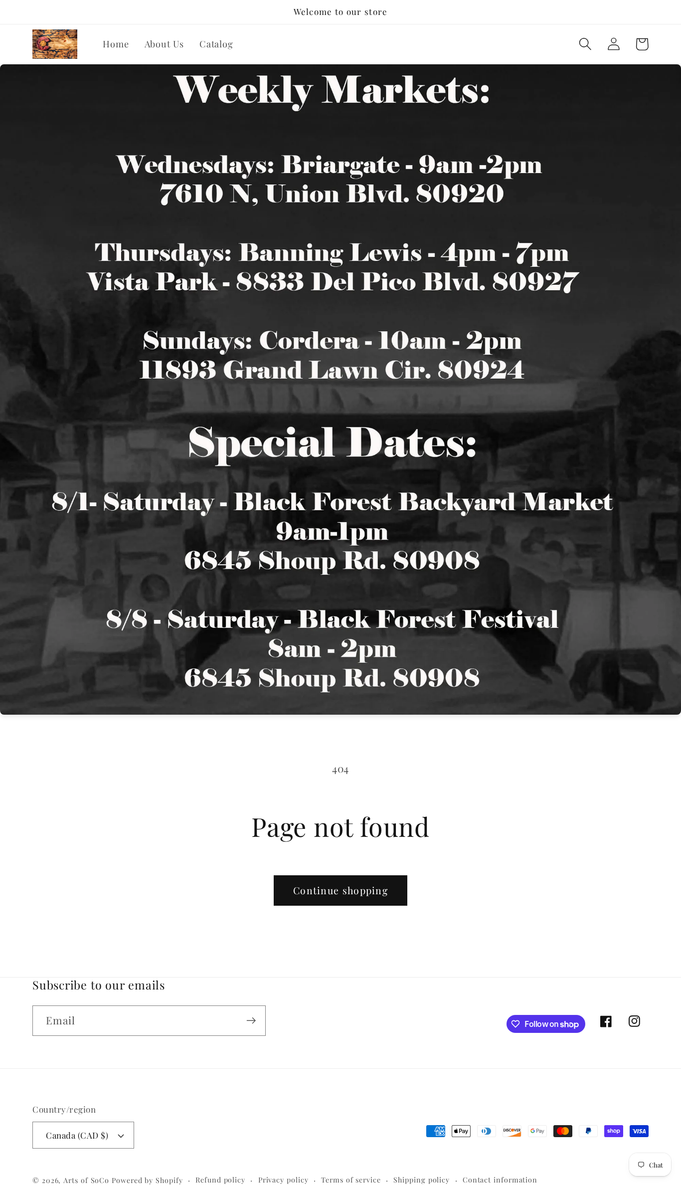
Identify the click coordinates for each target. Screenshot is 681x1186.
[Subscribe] (251, 1020)
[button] (585, 44)
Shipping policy (421, 1180)
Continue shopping (340, 890)
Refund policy (220, 1180)
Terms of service (351, 1180)
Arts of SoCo (86, 1180)
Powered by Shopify (147, 1180)
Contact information (500, 1180)
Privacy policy (283, 1180)
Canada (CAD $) (77, 1135)
